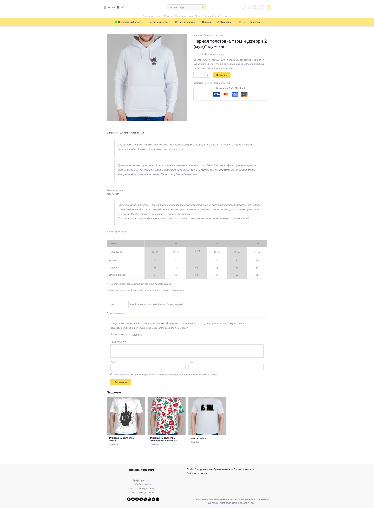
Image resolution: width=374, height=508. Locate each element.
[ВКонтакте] (133, 499)
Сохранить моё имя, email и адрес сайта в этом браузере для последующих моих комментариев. (165, 374)
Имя (113, 362)
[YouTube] (113, 7)
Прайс (190, 469)
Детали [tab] (124, 132)
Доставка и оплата (244, 469)
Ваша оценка (119, 334)
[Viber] (149, 499)
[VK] (109, 7)
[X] (145, 499)
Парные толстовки (214, 35)
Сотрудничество (204, 469)
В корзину (221, 75)
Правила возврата (223, 469)
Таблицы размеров (197, 473)
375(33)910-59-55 (141, 484)
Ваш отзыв (118, 341)
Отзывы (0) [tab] (137, 132)
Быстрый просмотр (125, 432)
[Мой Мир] (157, 499)
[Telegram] (122, 7)
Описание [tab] (112, 132)
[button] (142, 22)
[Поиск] (203, 7)
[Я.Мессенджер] (129, 499)
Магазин (168, 16)
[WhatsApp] (153, 499)
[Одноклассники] (137, 499)
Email (192, 362)
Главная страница (152, 16)
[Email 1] (118, 7)
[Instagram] (105, 7)
